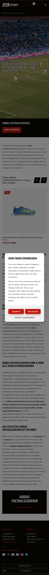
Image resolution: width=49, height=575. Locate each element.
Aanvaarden (33, 311)
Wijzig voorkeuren (24, 318)
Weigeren (16, 311)
